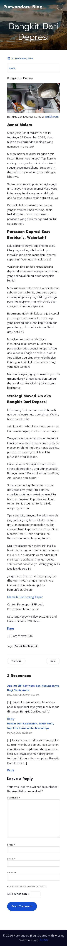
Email (11, 859)
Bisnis (12, 68)
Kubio (44, 940)
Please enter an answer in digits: (27, 886)
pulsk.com (52, 116)
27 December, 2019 (22, 58)
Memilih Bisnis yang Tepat (25, 597)
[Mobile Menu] (60, 7)
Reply (10, 719)
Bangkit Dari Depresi (26, 646)
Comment (13, 798)
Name (11, 845)
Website (11, 872)
